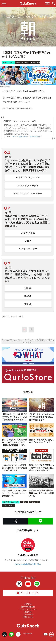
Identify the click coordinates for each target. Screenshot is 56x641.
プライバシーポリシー (28, 609)
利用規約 (28, 604)
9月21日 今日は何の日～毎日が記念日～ (26, 137)
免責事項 (28, 612)
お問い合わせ (28, 617)
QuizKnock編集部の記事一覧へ (28, 564)
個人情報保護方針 (28, 607)
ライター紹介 (28, 614)
